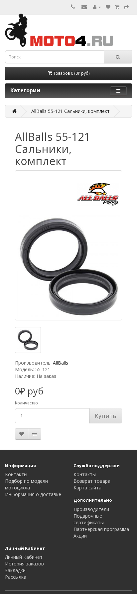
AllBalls (60, 363)
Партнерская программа (101, 529)
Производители (91, 509)
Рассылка (15, 577)
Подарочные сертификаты (88, 519)
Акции (80, 536)
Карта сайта (87, 487)
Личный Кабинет (24, 557)
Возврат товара (91, 481)
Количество (26, 403)
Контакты (16, 474)
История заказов (24, 563)
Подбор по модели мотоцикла (26, 484)
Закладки (15, 570)
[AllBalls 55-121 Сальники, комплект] (68, 245)
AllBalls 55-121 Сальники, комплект (70, 111)
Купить (105, 416)
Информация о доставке (33, 494)
